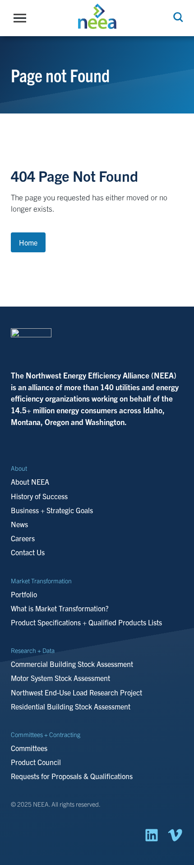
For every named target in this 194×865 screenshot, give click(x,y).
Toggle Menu (22, 18)
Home (28, 242)
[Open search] (177, 17)
